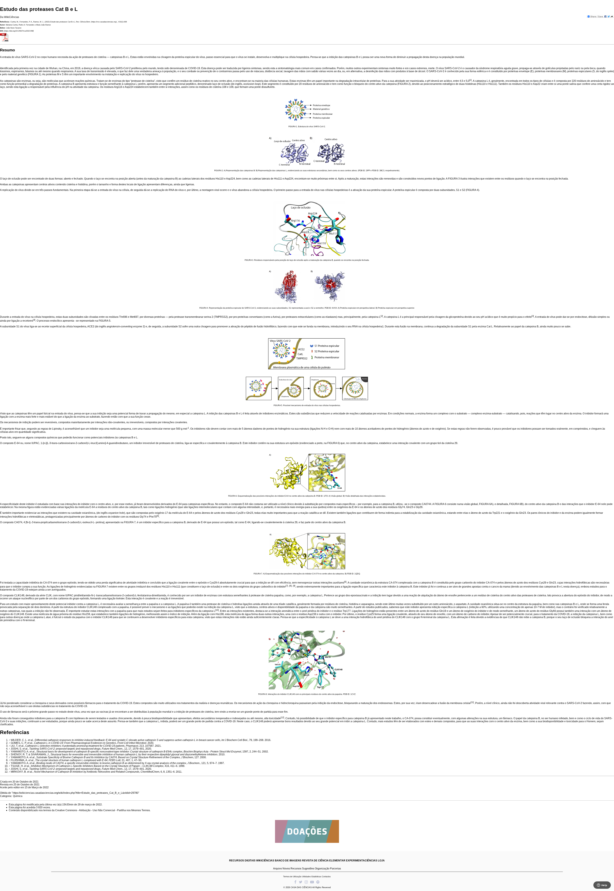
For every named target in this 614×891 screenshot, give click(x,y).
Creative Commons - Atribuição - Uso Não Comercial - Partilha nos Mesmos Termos (102, 810)
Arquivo (277, 868)
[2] (382, 316)
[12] (282, 717)
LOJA (381, 860)
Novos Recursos (292, 868)
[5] (158, 516)
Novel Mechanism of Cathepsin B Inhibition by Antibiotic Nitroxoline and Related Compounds (86, 771)
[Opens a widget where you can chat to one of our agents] (602, 885)
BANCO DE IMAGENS (288, 860)
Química (17, 796)
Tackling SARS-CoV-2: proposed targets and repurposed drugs (65, 748)
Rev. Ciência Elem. (83, 22)
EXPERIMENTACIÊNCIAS (361, 860)
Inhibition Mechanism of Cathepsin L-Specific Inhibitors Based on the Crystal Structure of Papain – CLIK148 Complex (97, 766)
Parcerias (335, 868)
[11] (472, 702)
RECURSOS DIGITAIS (242, 860)
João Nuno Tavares (13, 28)
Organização (322, 868)
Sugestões (308, 868)
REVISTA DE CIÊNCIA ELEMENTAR (323, 860)
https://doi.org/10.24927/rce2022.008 (19, 31)
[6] (345, 582)
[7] (287, 586)
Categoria (5, 796)
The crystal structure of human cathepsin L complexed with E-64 (71, 760)
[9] (294, 586)
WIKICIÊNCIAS (265, 860)
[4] (34, 320)
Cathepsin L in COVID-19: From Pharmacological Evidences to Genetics (75, 743)
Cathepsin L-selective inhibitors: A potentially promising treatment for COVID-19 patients (75, 745)
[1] (470, 80)
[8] (290, 586)
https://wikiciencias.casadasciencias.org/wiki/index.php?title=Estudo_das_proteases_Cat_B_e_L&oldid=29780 (75, 792)
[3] (532, 316)
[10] (217, 610)
